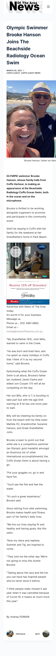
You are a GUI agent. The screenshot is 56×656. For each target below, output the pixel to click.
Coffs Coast (13, 73)
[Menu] (48, 6)
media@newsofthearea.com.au (25, 331)
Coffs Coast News (30, 73)
